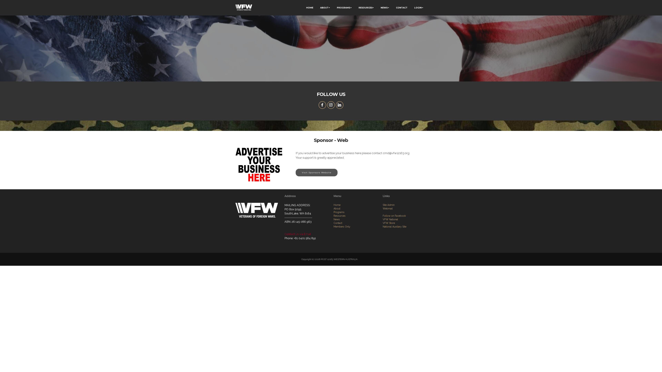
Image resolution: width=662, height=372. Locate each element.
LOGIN (418, 7)
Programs (339, 212)
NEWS (384, 7)
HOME (309, 7)
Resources (339, 215)
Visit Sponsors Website (316, 172)
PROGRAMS (343, 7)
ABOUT (324, 7)
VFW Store (389, 223)
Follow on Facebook (394, 215)
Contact (338, 223)
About (337, 208)
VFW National (390, 219)
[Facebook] (322, 105)
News (337, 219)
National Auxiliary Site (394, 226)
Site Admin (389, 205)
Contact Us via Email (297, 234)
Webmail (388, 208)
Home (337, 205)
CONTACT (401, 7)
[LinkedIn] (339, 105)
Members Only (342, 226)
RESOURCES (365, 7)
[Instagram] (331, 105)
